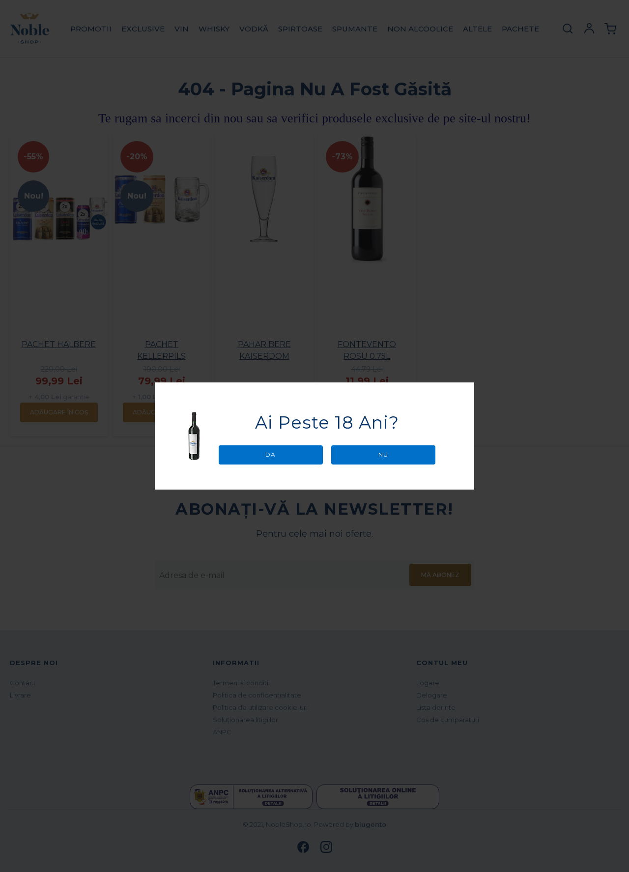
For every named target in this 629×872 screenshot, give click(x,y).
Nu (383, 454)
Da (270, 454)
